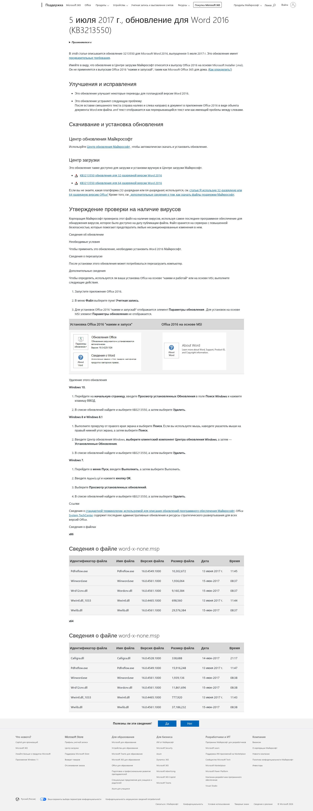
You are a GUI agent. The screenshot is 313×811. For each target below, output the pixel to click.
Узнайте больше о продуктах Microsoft (33, 753)
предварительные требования (89, 58)
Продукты (101, 5)
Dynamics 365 (162, 759)
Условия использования (219, 804)
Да (167, 723)
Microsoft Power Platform (217, 771)
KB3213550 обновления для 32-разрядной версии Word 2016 (121, 175)
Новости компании (261, 753)
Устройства (119, 5)
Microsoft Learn (212, 748)
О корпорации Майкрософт (265, 748)
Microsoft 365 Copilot (166, 777)
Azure (159, 753)
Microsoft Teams (163, 782)
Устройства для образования (125, 748)
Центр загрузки (72, 748)
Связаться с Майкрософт (167, 804)
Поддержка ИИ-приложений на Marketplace (226, 753)
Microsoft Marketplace (216, 765)
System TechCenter (81, 515)
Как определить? (220, 69)
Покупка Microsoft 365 (207, 5)
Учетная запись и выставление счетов (152, 5)
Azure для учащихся (121, 788)
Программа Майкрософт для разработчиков (226, 742)
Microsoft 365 (73, 5)
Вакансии (257, 742)
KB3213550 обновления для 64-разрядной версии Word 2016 (121, 183)
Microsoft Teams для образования (127, 753)
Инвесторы (258, 765)
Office (88, 5)
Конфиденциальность (193, 804)
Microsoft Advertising (165, 771)
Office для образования (122, 765)
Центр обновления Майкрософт (108, 147)
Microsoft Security (164, 748)
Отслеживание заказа (75, 765)
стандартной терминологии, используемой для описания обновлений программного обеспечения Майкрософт (160, 511)
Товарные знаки (242, 804)
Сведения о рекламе (263, 804)
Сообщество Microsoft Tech (218, 759)
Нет (189, 723)
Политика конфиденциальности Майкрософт (273, 759)
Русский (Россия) (28, 799)
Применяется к (81, 42)
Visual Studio (211, 785)
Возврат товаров (72, 759)
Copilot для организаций (27, 742)
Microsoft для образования (124, 742)
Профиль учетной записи (76, 742)
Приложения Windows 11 (27, 759)
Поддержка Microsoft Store (77, 753)
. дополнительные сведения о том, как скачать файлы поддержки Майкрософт (181, 194)
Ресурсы (182, 5)
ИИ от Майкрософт (165, 742)
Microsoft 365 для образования (126, 759)
